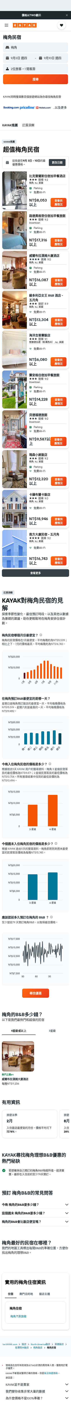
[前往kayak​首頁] (25, 25)
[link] (35, 993)
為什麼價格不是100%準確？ (24, 1398)
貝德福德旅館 (38, 415)
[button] (67, 15)
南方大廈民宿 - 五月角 (44, 534)
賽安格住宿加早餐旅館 (44, 375)
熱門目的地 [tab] (26, 1294)
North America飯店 (40, 1344)
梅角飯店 (37, 1347)
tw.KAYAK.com (10, 1344)
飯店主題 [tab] (44, 1294)
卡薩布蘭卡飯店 (39, 494)
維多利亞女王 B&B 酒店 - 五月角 (46, 298)
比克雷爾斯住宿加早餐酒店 (47, 176)
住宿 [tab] (10, 1294)
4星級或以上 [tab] (18, 1030)
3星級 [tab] (52, 1030)
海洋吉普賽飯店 (39, 335)
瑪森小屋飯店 (38, 455)
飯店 (24, 1344)
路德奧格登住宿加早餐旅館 (47, 216)
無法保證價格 (51, 1373)
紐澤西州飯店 (22, 1347)
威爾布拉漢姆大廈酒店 (44, 255)
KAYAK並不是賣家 (17, 1384)
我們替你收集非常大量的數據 (25, 1391)
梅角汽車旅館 (18, 1316)
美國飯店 (59, 1344)
